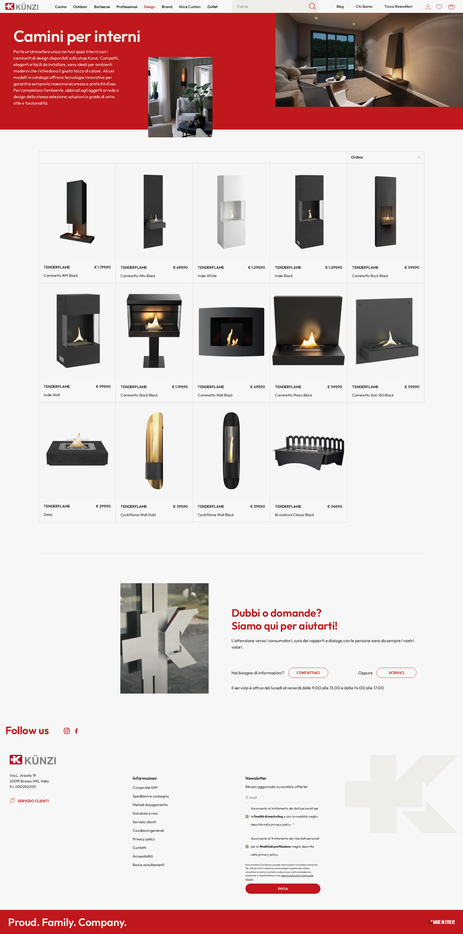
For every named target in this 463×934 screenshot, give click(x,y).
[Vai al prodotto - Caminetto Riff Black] (77, 212)
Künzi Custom (190, 6)
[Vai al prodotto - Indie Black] (308, 212)
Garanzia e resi (145, 813)
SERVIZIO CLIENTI (33, 801)
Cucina (60, 6)
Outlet (212, 6)
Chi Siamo (364, 6)
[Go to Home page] (21, 6)
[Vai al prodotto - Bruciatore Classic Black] (308, 451)
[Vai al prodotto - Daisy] (77, 451)
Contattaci (308, 672)
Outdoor (80, 6)
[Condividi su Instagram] (67, 730)
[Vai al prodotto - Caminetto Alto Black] (154, 212)
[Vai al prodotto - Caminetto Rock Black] (385, 212)
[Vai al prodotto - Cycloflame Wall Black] (231, 451)
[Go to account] (428, 6)
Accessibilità (143, 856)
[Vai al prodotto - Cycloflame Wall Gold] (154, 451)
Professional (127, 6)
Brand (167, 6)
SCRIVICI (396, 672)
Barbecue (102, 6)
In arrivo (231, 264)
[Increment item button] (63, 485)
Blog (340, 6)
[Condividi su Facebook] (76, 730)
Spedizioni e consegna (151, 796)
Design (149, 6)
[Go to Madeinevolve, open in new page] (441, 922)
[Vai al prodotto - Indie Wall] (77, 331)
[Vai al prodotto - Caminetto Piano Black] (308, 331)
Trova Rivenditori (398, 6)
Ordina (357, 157)
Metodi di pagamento (150, 804)
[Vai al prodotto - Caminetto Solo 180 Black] (385, 331)
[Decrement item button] (48, 485)
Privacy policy (144, 839)
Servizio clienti (144, 821)
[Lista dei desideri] (439, 6)
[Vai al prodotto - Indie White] (231, 212)
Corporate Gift (145, 787)
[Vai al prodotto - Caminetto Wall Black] (231, 331)
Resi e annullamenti (148, 864)
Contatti (139, 847)
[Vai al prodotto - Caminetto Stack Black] (154, 331)
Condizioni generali (148, 830)
